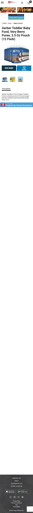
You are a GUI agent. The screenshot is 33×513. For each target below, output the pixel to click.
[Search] (21, 2)
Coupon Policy (16, 483)
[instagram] (14, 497)
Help (16, 505)
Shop (9, 23)
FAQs (16, 481)
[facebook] (11, 497)
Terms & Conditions (16, 503)
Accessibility (16, 506)
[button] (5, 79)
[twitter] (18, 497)
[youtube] (22, 497)
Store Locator (16, 486)
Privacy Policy (16, 501)
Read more (5, 100)
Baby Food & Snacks (21, 23)
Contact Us (16, 478)
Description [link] (6, 89)
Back (5, 23)
